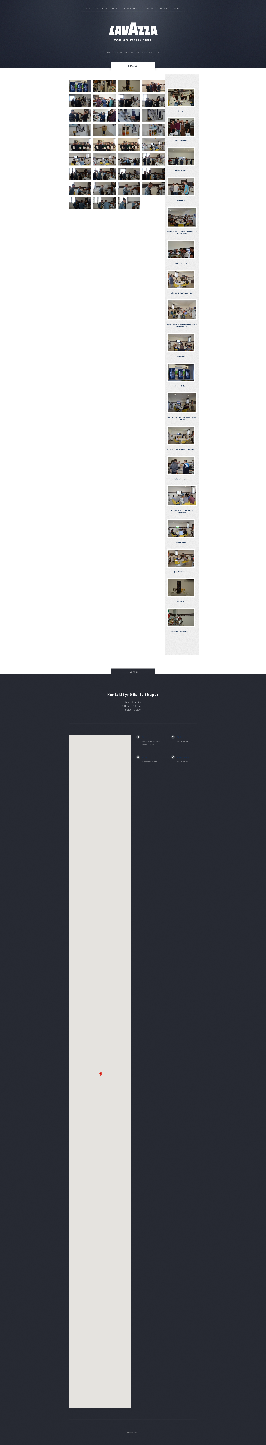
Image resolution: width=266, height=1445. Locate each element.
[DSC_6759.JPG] (80, 203)
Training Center (131, 8)
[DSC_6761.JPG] (129, 203)
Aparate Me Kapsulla (107, 8)
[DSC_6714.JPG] (153, 86)
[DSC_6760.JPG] (104, 203)
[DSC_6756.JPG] (129, 188)
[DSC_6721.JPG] (80, 115)
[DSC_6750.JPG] (80, 174)
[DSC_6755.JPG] (104, 188)
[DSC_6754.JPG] (80, 188)
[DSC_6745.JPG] (153, 144)
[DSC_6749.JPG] (153, 159)
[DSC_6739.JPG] (104, 144)
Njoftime (149, 8)
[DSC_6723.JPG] (129, 115)
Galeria (163, 8)
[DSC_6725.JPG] (153, 115)
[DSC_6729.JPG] (80, 130)
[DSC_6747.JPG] (104, 159)
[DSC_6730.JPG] (104, 130)
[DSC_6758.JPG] (153, 188)
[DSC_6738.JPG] (80, 144)
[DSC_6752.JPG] (129, 174)
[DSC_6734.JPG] (153, 130)
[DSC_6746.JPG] (80, 159)
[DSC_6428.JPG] (80, 86)
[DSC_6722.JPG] (104, 115)
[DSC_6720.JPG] (153, 100)
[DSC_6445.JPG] (104, 86)
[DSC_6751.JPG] (104, 174)
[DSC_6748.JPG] (129, 159)
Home (88, 8)
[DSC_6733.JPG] (129, 130)
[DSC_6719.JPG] (129, 100)
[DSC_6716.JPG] (80, 100)
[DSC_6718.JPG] (104, 100)
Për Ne (176, 8)
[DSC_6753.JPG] (153, 174)
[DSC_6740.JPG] (129, 144)
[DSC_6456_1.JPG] (129, 86)
